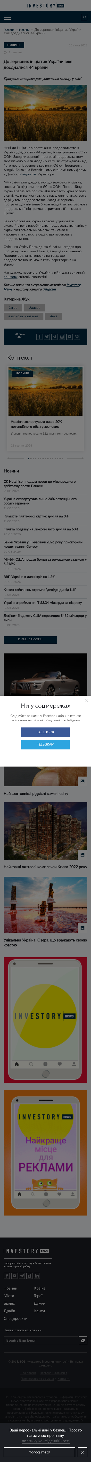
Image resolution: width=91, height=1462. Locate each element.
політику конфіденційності (46, 1441)
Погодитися (39, 1452)
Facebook (45, 732)
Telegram (45, 744)
